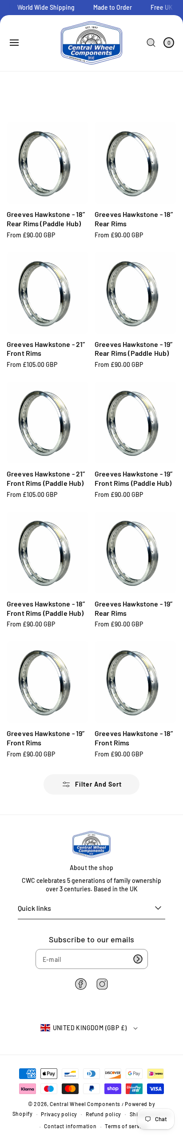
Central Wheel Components (85, 1104)
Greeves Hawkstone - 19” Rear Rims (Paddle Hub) (133, 349)
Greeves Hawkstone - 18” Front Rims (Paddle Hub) (46, 608)
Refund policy (103, 1114)
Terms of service (126, 1126)
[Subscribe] (138, 959)
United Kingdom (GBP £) (90, 1028)
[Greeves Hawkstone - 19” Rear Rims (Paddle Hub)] (135, 293)
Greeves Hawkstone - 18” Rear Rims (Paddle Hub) (46, 219)
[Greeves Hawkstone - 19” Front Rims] (47, 682)
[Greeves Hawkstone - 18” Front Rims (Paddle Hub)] (47, 552)
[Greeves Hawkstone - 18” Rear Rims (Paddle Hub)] (47, 163)
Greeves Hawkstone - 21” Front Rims (46, 349)
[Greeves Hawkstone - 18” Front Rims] (135, 682)
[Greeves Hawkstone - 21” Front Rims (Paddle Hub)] (47, 422)
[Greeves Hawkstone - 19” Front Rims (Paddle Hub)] (135, 422)
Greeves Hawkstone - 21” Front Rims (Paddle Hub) (46, 478)
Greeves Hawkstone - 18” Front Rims (134, 738)
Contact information (70, 1126)
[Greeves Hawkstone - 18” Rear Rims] (135, 163)
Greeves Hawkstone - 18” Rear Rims (134, 219)
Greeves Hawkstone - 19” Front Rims (45, 738)
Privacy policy (59, 1114)
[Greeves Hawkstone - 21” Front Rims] (47, 293)
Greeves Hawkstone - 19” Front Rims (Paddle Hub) (133, 478)
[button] (14, 42)
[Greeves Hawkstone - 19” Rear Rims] (135, 552)
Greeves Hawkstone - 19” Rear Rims (133, 608)
